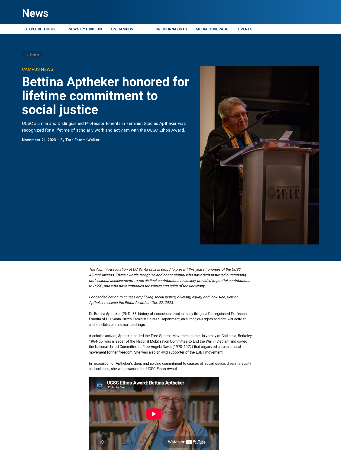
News (35, 13)
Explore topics (41, 29)
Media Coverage (212, 29)
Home (34, 55)
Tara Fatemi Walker (82, 140)
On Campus (122, 29)
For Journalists (170, 29)
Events (245, 29)
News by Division (85, 29)
